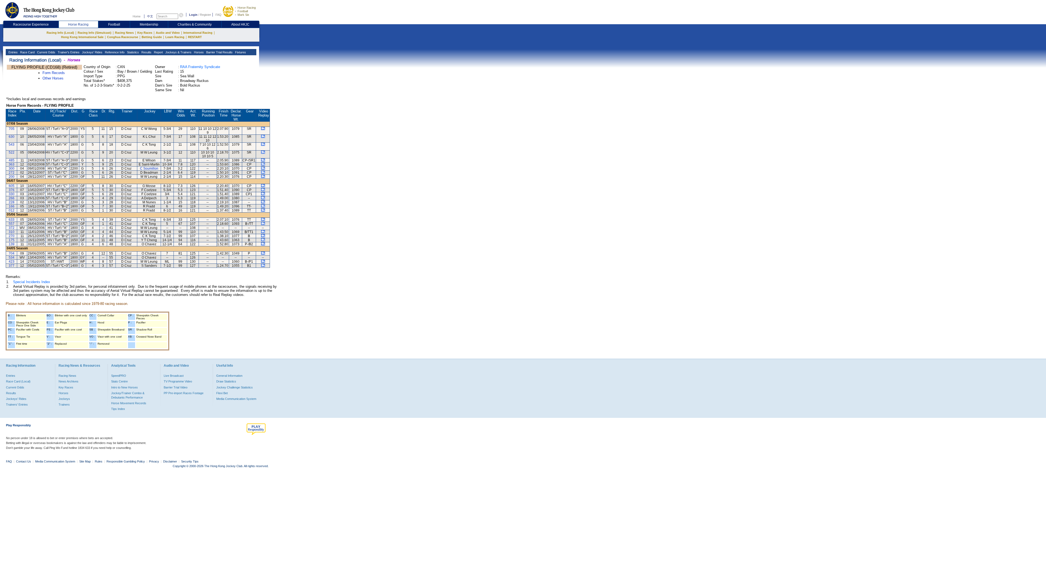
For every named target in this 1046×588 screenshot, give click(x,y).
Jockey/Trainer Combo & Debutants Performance (127, 395)
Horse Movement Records (128, 403)
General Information (229, 375)
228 (11, 202)
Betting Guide (152, 37)
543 (11, 144)
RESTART (195, 37)
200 (11, 177)
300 (11, 168)
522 (11, 152)
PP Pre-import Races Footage (183, 393)
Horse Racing (247, 7)
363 (11, 164)
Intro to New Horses (124, 387)
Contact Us (23, 461)
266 (11, 198)
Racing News (124, 32)
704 (11, 253)
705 (11, 129)
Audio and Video (168, 32)
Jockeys (64, 398)
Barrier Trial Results (219, 52)
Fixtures (240, 52)
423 (11, 262)
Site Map (85, 461)
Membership (149, 24)
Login (193, 14)
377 (11, 266)
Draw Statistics (226, 381)
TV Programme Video (178, 381)
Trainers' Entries (17, 404)
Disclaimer (170, 461)
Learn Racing (174, 37)
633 (11, 220)
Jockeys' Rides (91, 52)
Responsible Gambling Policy (126, 461)
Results (146, 52)
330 (11, 194)
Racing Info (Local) (60, 32)
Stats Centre (119, 381)
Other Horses (52, 78)
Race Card (27, 52)
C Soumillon (149, 168)
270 (11, 236)
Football (243, 11)
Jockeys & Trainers (178, 52)
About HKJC (240, 24)
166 (11, 206)
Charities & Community (195, 24)
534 (11, 257)
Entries (13, 52)
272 (11, 172)
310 (11, 232)
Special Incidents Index (31, 282)
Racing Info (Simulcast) (94, 32)
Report (158, 52)
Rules (99, 461)
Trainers (64, 404)
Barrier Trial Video (175, 387)
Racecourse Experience (31, 24)
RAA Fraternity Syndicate (200, 67)
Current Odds (45, 52)
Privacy (154, 461)
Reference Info (114, 52)
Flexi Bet (222, 393)
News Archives (68, 381)
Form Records (53, 73)
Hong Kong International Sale (82, 37)
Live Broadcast (174, 375)
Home (137, 16)
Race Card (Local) (18, 381)
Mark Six (243, 14)
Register (205, 14)
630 (11, 137)
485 (11, 160)
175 (11, 240)
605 (11, 186)
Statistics (132, 52)
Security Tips (190, 461)
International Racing (197, 32)
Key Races (144, 32)
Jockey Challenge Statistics (234, 387)
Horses (198, 52)
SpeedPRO (118, 375)
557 (11, 224)
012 (11, 210)
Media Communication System (236, 398)
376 (11, 190)
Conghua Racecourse (122, 37)
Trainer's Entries (68, 52)
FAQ (218, 14)
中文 (150, 16)
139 (11, 244)
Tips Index (118, 409)
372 (11, 228)
